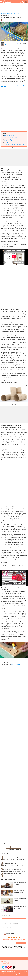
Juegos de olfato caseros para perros (20, 883)
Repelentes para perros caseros (9, 863)
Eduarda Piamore (7, 20)
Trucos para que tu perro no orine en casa (12, 874)
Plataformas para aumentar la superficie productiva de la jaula (13, 140)
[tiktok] (14, 967)
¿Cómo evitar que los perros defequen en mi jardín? (14, 857)
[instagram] (6, 967)
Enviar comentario (21, 943)
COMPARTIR (22, 2)
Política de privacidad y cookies (7, 973)
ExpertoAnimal (3, 13)
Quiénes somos (18, 971)
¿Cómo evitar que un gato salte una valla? (12, 869)
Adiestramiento (9, 13)
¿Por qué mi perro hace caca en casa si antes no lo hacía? (14, 866)
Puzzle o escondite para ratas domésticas (14, 144)
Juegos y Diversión (16, 13)
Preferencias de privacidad (18, 973)
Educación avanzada (15, 847)
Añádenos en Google (22, 43)
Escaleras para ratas (9, 135)
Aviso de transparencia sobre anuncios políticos (10, 974)
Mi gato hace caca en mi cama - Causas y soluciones (14, 871)
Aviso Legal (25, 971)
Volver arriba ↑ (14, 959)
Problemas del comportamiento (14, 849)
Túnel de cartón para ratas (11, 137)
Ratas (6, 45)
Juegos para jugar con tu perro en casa (20, 907)
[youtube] (8, 967)
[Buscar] (26, 2)
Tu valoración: (5, 939)
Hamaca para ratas (9, 143)
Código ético (22, 974)
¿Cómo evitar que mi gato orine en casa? (11, 876)
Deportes (23, 847)
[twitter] (3, 967)
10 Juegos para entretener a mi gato (20, 899)
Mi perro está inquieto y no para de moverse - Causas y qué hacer (14, 860)
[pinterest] (11, 967)
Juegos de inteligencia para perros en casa (19, 891)
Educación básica (5, 847)
